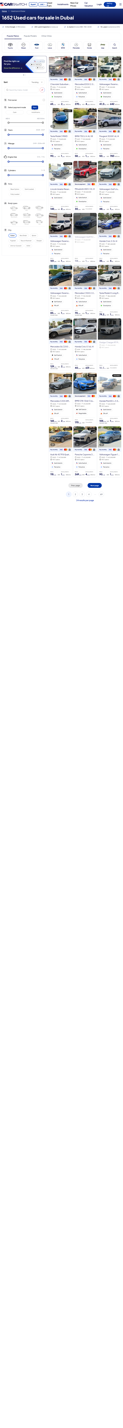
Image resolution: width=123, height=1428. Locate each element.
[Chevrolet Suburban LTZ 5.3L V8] (60, 81)
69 (101, 494)
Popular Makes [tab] (13, 36)
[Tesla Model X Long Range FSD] (109, 291)
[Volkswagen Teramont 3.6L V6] (60, 238)
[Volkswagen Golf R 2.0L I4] (85, 238)
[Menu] (120, 4)
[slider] (8, 123)
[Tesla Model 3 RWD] (60, 133)
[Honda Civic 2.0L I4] (109, 238)
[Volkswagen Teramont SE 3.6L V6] (109, 81)
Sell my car (109, 4)
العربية (33, 4)
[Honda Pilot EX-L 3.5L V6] (109, 399)
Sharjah (39, 241)
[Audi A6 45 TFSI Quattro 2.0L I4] (60, 451)
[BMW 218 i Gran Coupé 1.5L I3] (85, 399)
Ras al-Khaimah (26, 241)
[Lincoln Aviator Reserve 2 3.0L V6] (60, 186)
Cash (14, 112)
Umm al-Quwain (16, 246)
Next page (94, 485)
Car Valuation (88, 4)
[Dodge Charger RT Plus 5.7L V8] (109, 344)
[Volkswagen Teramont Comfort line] (60, 291)
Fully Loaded (15, 194)
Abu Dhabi (23, 235)
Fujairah (13, 241)
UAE (41, 4)
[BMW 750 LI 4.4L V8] (85, 133)
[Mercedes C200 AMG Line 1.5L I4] (60, 399)
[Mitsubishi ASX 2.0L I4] (85, 186)
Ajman (34, 235)
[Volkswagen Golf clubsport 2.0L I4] (109, 186)
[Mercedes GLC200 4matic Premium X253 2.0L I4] (60, 344)
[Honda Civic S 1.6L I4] (85, 344)
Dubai (12, 235)
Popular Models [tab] (30, 36)
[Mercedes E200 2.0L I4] (85, 81)
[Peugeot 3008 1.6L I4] (109, 133)
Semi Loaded (29, 189)
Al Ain (28, 246)
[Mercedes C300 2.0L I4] (85, 291)
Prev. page (75, 485)
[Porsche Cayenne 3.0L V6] (85, 451)
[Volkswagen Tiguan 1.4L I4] (109, 451)
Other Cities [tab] (46, 36)
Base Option (15, 189)
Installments (62, 4)
